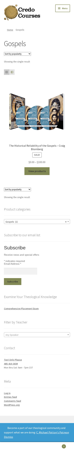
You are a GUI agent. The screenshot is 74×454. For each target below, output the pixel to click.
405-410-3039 (11, 363)
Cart (57, 445)
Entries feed (10, 396)
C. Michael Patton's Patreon (52, 432)
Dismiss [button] (8, 437)
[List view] (12, 72)
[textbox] (37, 334)
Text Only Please (13, 359)
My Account (12, 448)
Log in (7, 393)
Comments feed (12, 400)
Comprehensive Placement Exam (21, 308)
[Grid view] (6, 72)
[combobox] (37, 221)
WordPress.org (12, 404)
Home (10, 29)
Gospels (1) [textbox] (36, 221)
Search (37, 448)
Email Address (12, 263)
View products (37, 171)
